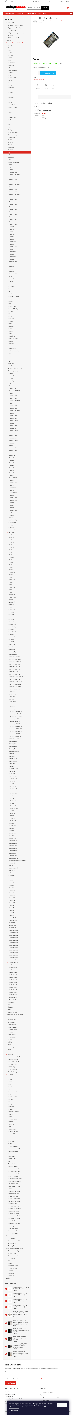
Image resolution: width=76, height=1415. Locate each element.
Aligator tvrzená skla (14, 1171)
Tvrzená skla (11, 1164)
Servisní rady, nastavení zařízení (17, 861)
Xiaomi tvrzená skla (14, 1233)
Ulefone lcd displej (14, 351)
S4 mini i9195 (12, 813)
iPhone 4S (11, 229)
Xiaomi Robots (13, 997)
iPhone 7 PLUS (13, 252)
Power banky (11, 1141)
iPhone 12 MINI (13, 180)
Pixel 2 (11, 540)
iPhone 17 (11, 445)
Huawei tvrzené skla (14, 1199)
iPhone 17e (12, 455)
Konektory (11, 150)
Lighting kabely (13, 1025)
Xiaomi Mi (11, 888)
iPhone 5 (11, 232)
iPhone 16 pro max (14, 224)
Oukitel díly (12, 644)
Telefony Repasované (14, 1246)
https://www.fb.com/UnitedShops (52, 1398)
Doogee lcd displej (14, 296)
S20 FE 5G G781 (13, 769)
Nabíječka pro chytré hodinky (16, 33)
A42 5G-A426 (12, 694)
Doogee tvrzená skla (14, 1186)
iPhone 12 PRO (13, 182)
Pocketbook (12, 647)
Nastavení (14, 1411)
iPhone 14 (11, 197)
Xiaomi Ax (11, 885)
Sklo (9, 1261)
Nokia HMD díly (12, 632)
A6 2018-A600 (13, 701)
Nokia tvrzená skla (14, 1211)
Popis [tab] (35, 97)
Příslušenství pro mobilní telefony (15, 1015)
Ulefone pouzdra (13, 1131)
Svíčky (10, 1263)
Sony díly (11, 866)
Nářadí (10, 366)
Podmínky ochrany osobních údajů (14, 1399)
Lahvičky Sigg (12, 1258)
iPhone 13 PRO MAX (14, 194)
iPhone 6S (11, 244)
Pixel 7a (11, 582)
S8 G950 (11, 831)
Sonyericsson (12, 117)
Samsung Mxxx (13, 848)
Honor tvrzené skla (14, 1194)
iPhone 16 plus (13, 219)
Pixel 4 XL (11, 557)
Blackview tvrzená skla (15, 1181)
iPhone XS (11, 272)
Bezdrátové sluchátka (15, 1149)
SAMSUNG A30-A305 (14, 721)
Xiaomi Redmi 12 (13, 933)
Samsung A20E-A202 (15, 684)
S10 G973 (12, 756)
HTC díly (11, 607)
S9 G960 (11, 836)
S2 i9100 (11, 766)
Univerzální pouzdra (14, 1134)
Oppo (10, 102)
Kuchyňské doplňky (13, 1256)
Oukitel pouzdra (13, 1119)
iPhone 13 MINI (13, 189)
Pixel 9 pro (12, 595)
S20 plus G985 (13, 776)
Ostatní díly (12, 642)
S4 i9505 (11, 811)
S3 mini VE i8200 (13, 808)
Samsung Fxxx (13, 749)
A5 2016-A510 (13, 697)
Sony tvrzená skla (13, 1228)
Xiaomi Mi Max (13, 918)
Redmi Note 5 (13, 985)
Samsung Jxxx (13, 846)
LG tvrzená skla (13, 1204)
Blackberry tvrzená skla (15, 1179)
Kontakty (36, 1)
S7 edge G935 (13, 826)
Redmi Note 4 (13, 982)
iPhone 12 (11, 177)
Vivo (10, 122)
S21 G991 (12, 784)
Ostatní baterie (13, 105)
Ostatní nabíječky (13, 1064)
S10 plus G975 (13, 761)
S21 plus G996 (13, 786)
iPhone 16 (11, 217)
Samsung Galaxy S (14, 751)
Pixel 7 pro (12, 580)
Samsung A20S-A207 (15, 687)
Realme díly (12, 649)
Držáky (10, 1042)
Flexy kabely (11, 137)
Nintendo (11, 92)
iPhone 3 (11, 460)
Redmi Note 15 (13, 977)
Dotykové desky (12, 135)
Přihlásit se (11, 1383)
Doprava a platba (10, 1394)
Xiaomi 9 (11, 915)
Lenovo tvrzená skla (14, 1201)
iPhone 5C (11, 234)
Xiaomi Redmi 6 (13, 953)
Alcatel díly (12, 376)
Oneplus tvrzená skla (14, 1216)
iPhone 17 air (12, 448)
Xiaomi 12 (12, 895)
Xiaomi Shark (12, 1000)
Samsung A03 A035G (15, 662)
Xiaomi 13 (12, 898)
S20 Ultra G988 (13, 779)
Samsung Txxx (13, 856)
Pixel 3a (11, 550)
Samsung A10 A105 (14, 669)
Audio (9, 1017)
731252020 (45, 1395)
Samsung (11, 112)
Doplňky (10, 1040)
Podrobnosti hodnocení (55, 21)
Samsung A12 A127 (14, 674)
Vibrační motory (12, 1012)
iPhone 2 (11, 458)
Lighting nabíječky (13, 1059)
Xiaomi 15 (12, 903)
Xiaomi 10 (12, 890)
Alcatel (10, 53)
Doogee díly (12, 530)
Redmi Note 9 (13, 995)
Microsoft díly (12, 622)
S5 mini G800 (12, 818)
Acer (10, 50)
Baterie (10, 48)
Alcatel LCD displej (14, 162)
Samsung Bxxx (13, 741)
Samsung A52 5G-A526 (15, 731)
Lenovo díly (12, 615)
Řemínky (10, 35)
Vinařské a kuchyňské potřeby (14, 1248)
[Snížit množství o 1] (39, 74)
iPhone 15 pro (13, 212)
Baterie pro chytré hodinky (15, 25)
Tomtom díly (12, 871)
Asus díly (11, 518)
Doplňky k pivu (12, 1253)
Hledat (45, 7)
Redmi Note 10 (13, 965)
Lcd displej (11, 157)
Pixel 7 (11, 577)
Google (11, 73)
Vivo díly (11, 878)
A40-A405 (12, 692)
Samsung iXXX (13, 843)
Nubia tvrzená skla (14, 1214)
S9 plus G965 (12, 838)
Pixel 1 (11, 535)
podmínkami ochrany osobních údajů (32, 1379)
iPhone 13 (11, 187)
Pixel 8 (11, 585)
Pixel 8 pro (12, 587)
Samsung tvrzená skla (15, 1226)
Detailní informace (38, 80)
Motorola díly (12, 624)
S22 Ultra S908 (13, 793)
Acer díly (11, 373)
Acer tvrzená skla (13, 1166)
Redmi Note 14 (13, 975)
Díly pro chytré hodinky (14, 28)
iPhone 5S (11, 237)
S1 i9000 (11, 754)
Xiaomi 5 (11, 908)
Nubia (10, 329)
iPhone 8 (11, 254)
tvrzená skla (12, 1221)
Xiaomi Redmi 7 (13, 955)
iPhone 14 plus (13, 199)
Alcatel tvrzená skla (14, 1169)
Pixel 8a (11, 590)
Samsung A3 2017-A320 (15, 716)
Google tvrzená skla (14, 1191)
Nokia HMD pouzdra (14, 1112)
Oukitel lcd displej (13, 339)
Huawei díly (12, 610)
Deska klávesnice (13, 132)
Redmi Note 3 (13, 980)
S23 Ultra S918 (13, 801)
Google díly (12, 532)
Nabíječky (10, 1054)
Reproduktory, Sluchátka (15, 368)
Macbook (11, 279)
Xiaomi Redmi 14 (13, 938)
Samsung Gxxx (13, 841)
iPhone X (11, 267)
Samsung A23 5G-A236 (15, 711)
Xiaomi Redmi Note (14, 962)
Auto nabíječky (12, 1020)
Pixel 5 (11, 565)
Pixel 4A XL (12, 562)
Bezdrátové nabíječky (15, 1057)
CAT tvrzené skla (13, 1184)
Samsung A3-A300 (14, 719)
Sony (10, 115)
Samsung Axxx (13, 654)
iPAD (10, 167)
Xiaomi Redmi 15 (13, 940)
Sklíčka (10, 1005)
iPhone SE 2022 (13, 264)
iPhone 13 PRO (13, 192)
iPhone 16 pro (13, 222)
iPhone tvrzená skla (14, 1174)
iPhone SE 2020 (13, 262)
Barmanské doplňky (13, 1251)
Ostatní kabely (13, 1030)
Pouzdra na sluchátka (14, 1154)
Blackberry (12, 63)
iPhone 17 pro (13, 450)
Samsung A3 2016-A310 (15, 714)
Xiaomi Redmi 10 (13, 930)
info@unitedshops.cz (48, 1392)
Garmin (10, 1189)
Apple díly (11, 381)
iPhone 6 (11, 239)
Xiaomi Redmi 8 (13, 958)
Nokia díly (11, 629)
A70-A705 (12, 704)
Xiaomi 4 (11, 905)
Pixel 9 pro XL (12, 597)
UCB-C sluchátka (13, 1159)
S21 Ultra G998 (13, 788)
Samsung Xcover (13, 858)
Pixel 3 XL (11, 547)
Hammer (11, 301)
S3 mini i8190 (12, 806)
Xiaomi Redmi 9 (13, 960)
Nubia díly (11, 634)
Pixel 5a (11, 567)
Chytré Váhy (11, 1238)
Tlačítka (10, 1010)
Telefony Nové (12, 1243)
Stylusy (10, 1161)
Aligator (11, 55)
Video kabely (12, 1037)
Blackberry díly (13, 520)
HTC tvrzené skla (13, 1196)
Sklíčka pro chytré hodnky (15, 38)
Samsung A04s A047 (14, 667)
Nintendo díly (12, 627)
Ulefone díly (12, 873)
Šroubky (10, 1007)
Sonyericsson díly (13, 868)
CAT (10, 68)
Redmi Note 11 (13, 967)
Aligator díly (12, 378)
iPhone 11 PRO (13, 172)
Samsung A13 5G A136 (15, 682)
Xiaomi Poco (12, 925)
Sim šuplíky (11, 1002)
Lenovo (11, 80)
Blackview (11, 65)
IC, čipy (10, 140)
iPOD (10, 276)
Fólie (9, 1044)
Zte (9, 1139)
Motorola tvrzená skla (15, 1209)
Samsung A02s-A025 (15, 659)
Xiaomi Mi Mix (13, 920)
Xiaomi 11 (12, 893)
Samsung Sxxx (13, 853)
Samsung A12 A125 (14, 672)
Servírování (12, 1276)
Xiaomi (10, 127)
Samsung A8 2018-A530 (15, 739)
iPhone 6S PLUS (13, 247)
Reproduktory (12, 1156)
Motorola (11, 90)
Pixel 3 (11, 545)
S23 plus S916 (13, 796)
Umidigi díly (12, 875)
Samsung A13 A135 (14, 679)
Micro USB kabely (13, 1027)
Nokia (10, 95)
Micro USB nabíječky (14, 1062)
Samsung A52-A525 (14, 734)
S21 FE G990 (12, 781)
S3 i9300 (11, 803)
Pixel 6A (11, 575)
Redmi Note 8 (13, 992)
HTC (10, 75)
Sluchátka (10, 1144)
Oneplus (11, 100)
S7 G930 (11, 828)
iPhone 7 (11, 249)
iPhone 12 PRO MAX (14, 185)
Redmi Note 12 (13, 970)
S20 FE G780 (12, 771)
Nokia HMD (11, 98)
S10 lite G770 (13, 759)
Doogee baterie (13, 70)
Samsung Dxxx (13, 746)
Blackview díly (12, 523)
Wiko (10, 125)
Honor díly (11, 605)
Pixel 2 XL (11, 542)
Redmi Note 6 (13, 987)
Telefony (8, 1236)
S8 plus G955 (12, 833)
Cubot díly (11, 528)
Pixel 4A (11, 560)
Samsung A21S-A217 (15, 689)
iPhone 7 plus (12, 488)
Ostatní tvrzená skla (14, 1218)
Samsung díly (12, 652)
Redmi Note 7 (13, 990)
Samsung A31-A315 (14, 724)
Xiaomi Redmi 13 (13, 935)
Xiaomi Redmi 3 (13, 945)
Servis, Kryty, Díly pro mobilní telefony (18, 371)
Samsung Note (13, 851)
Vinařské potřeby (13, 1266)
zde (45, 1406)
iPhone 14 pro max (14, 204)
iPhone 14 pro (13, 202)
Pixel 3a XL (12, 552)
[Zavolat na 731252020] (8, 1)
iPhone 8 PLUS (13, 257)
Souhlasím (61, 1405)
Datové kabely (12, 1022)
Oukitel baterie (13, 107)
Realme (11, 110)
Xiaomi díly (11, 883)
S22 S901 (11, 791)
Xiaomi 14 (12, 900)
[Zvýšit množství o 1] (39, 72)
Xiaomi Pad (12, 923)
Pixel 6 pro (12, 572)
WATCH (11, 281)
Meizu (10, 85)
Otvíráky (11, 1271)
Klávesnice (11, 147)
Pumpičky (11, 1273)
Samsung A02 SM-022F (15, 657)
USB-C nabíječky (13, 1069)
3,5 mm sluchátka (13, 1146)
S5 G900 (11, 816)
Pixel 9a (11, 600)
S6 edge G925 (13, 821)
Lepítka (10, 361)
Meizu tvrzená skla (14, 1206)
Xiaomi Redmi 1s (13, 943)
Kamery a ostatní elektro (15, 1241)
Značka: (38, 23)
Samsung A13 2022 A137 (16, 677)
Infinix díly (11, 612)
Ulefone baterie (13, 120)
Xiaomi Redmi (12, 928)
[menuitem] (9, 13)
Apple (10, 58)
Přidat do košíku (49, 73)
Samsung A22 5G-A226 (15, 709)
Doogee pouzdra (13, 1092)
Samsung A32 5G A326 (15, 729)
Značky (8, 1278)
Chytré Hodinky (10, 23)
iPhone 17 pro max (14, 453)
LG (9, 83)
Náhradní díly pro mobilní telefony (15, 43)
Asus (10, 60)
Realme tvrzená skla (14, 1223)
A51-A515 (12, 699)
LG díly (10, 617)
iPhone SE (11, 259)
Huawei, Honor (12, 78)
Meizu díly (11, 619)
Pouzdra (10, 1074)
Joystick (10, 142)
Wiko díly (11, 880)
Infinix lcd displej (13, 309)
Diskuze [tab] (41, 97)
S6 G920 (11, 823)
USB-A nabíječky (13, 1067)
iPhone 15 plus (13, 209)
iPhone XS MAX (13, 274)
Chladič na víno (13, 1268)
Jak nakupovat (9, 1397)
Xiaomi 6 (11, 910)
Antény (10, 45)
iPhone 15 (11, 207)
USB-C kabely (12, 1035)
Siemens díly (12, 863)
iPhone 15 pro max (14, 214)
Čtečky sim (11, 130)
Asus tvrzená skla (13, 1176)
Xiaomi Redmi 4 (13, 948)
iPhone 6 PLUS (13, 242)
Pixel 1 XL (11, 537)
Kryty (9, 152)
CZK (61, 1)
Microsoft (11, 88)
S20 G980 (12, 774)
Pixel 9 (11, 592)
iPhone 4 (11, 227)
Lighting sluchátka (13, 1151)
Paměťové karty (12, 1072)
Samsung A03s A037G (15, 664)
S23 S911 (11, 798)
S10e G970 (12, 764)
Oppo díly (11, 639)
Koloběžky (9, 40)
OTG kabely (12, 1032)
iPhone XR (11, 269)
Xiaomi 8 (11, 913)
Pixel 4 (11, 555)
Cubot (10, 294)
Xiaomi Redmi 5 (13, 950)
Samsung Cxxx (13, 744)
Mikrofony (11, 363)
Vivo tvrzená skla (13, 1231)
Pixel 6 (11, 570)
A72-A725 (12, 706)
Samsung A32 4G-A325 (15, 726)
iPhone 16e (12, 443)
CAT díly (11, 525)
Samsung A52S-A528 (15, 736)
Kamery (10, 145)
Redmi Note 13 (13, 972)
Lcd (9, 155)
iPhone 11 (11, 170)
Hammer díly (12, 602)
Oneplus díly (12, 637)
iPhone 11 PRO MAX (14, 175)
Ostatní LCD (12, 336)
